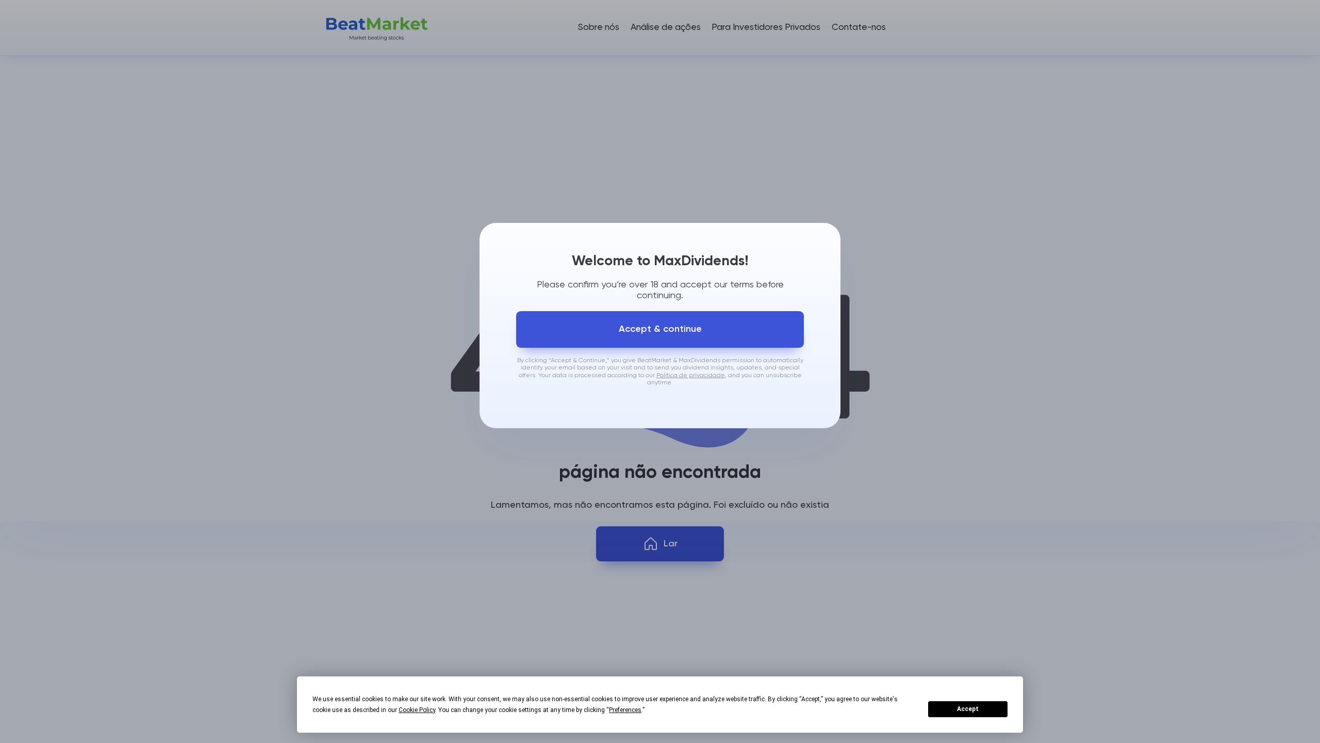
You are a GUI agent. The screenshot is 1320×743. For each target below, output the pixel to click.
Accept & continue (660, 329)
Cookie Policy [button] (417, 710)
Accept (968, 709)
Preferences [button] (625, 710)
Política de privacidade (690, 376)
